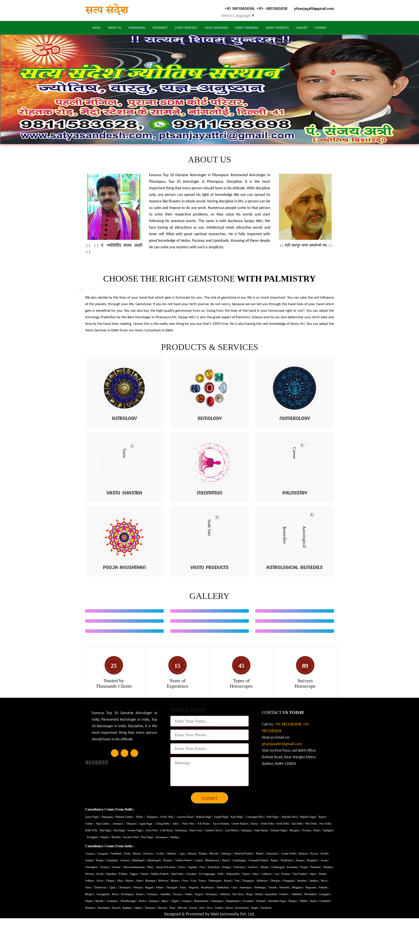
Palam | (317, 830)
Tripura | (246, 873)
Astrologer (137, 27)
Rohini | (141, 816)
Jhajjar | (255, 907)
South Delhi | (283, 823)
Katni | (183, 887)
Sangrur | (199, 894)
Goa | (277, 873)
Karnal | (193, 907)
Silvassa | (90, 873)
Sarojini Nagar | (135, 830)
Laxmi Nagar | (92, 816)
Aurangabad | (103, 894)
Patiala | (189, 894)
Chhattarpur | (125, 887)
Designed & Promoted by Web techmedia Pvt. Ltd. (209, 914)
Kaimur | (140, 894)
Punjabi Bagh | (222, 816)
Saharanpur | (218, 901)
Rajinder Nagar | (309, 816)
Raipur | (275, 860)
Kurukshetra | (242, 907)
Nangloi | (105, 837)
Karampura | (162, 837)
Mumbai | (328, 867)
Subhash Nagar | (279, 830)
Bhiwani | (183, 907)
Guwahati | (192, 873)
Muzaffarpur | (208, 887)
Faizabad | (261, 901)
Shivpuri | (138, 887)
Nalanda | (324, 887)
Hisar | (173, 907)
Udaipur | (111, 880)
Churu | (186, 880)
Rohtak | (203, 853)
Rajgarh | (150, 887)
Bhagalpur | (298, 887)
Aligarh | (175, 901)
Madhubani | (223, 887)
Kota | (194, 880)
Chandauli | (325, 901)
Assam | (324, 860)
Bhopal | (265, 867)
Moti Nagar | (148, 837)
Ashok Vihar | (168, 816)
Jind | (202, 907)
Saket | (177, 823)
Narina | (255, 823)
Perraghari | (93, 837)
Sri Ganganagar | (208, 873)
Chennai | (117, 867)
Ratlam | (160, 887)
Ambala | (219, 907)
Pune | (202, 867)
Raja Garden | (104, 823)
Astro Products (277, 27)
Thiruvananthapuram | (134, 867)
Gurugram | (103, 853)
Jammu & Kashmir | (166, 867)
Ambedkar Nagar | (277, 901)
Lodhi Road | (167, 830)
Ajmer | (140, 880)
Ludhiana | (267, 873)
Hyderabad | (214, 867)
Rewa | (325, 880)
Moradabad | (311, 894)
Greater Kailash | (240, 823)
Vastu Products (246, 27)
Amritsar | (125, 860)
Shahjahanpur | (234, 901)
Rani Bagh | (106, 830)
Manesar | (304, 853)
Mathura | (172, 853)
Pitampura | (153, 816)
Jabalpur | (314, 880)
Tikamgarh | (172, 887)
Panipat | (100, 860)
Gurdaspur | (152, 894)
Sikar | (120, 880)
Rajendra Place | (290, 816)
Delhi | (221, 873)
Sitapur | (89, 901)
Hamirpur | (151, 907)
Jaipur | (313, 873)
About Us (114, 27)
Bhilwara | (164, 880)
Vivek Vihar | (189, 823)
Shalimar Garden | (125, 816)
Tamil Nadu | (178, 873)
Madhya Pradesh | (160, 873)
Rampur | (293, 901)
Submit (209, 798)
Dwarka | (307, 830)
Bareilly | (100, 901)
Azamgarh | (325, 894)
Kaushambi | (104, 907)
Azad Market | (232, 830)
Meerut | (137, 853)
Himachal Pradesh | (244, 853)
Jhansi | (314, 901)
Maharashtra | (233, 873)
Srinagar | (227, 867)
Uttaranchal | (273, 853)
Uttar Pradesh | (300, 873)
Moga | (250, 894)
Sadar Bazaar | (262, 830)
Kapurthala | (271, 894)
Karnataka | (293, 867)
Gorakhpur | (112, 901)
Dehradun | (316, 867)
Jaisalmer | (302, 880)
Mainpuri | (90, 907)
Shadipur (175, 837)
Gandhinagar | (239, 860)
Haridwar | (149, 853)
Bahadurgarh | (154, 860)
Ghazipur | (187, 901)
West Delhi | (311, 823)
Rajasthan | (112, 873)
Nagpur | (134, 873)
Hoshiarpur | (212, 894)
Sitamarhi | (285, 887)
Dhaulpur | (276, 880)
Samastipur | (246, 887)
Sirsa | (209, 907)
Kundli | (325, 853)
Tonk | (237, 880)
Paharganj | (247, 830)
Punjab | (304, 867)
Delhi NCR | (92, 830)
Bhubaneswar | (213, 860)
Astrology (160, 27)
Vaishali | (273, 887)
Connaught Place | (255, 816)
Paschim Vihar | (131, 837)
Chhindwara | (101, 887)
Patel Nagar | (273, 816)
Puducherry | (240, 867)
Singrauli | (194, 887)
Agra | (182, 853)
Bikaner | (175, 880)
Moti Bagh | (119, 830)
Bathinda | (225, 894)
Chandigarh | (92, 867)
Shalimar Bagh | (204, 816)
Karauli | (228, 880)
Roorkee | (168, 860)
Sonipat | (90, 860)
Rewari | (314, 853)
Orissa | (182, 867)
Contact (321, 27)
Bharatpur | (151, 880)
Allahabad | (297, 894)
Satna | (89, 887)
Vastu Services (186, 27)
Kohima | (286, 873)
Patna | (256, 873)
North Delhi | (268, 823)
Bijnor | (165, 901)
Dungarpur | (249, 880)
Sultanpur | (154, 901)
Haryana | (163, 907)
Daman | (145, 873)
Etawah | (117, 907)
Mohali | (259, 894)
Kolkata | (124, 873)
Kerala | (100, 873)
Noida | (128, 853)
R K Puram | (205, 823)
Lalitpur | (139, 907)
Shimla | (323, 873)
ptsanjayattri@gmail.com (282, 744)
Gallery (302, 27)
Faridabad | (117, 853)
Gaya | (235, 887)
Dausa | (203, 880)
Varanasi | (105, 867)
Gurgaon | (90, 853)
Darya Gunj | (196, 830)
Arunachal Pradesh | (259, 860)
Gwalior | (161, 853)
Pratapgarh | (289, 880)
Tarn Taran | (238, 894)
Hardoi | (143, 901)
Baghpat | (128, 907)
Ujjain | (113, 887)
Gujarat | (199, 860)
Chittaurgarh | (215, 880)
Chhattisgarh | (278, 867)
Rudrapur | (227, 853)
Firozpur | (178, 894)
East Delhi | (298, 823)
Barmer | (130, 880)
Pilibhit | (304, 901)
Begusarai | (312, 887)
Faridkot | (284, 894)
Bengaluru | (313, 860)
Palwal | (229, 907)
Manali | (260, 853)
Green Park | (152, 830)
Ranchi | (226, 860)
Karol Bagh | (238, 816)
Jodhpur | (90, 880)
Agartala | (193, 867)
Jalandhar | (166, 894)
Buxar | (116, 894)
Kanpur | (301, 860)
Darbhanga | (260, 887)
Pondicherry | (288, 860)
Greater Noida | (289, 853)
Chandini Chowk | (214, 830)
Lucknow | (254, 867)
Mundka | (117, 837)
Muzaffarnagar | (128, 901)
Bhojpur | (90, 894)
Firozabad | (249, 901)
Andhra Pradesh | (184, 860)
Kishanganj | (128, 894)
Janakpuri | (119, 823)
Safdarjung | (181, 830)
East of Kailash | (221, 823)
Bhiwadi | (214, 853)
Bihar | (151, 867)
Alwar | (100, 880)
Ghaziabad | (112, 860)
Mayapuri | (295, 830)
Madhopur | (263, 880)
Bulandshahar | (202, 901)
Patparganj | (107, 816)
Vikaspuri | (132, 823)
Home (96, 27)
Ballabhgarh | (139, 860)
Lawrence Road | (186, 816)
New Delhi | (325, 823)
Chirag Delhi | (164, 823)
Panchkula (266, 907)
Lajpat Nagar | (147, 823)
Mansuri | (192, 853)
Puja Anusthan (216, 27)
